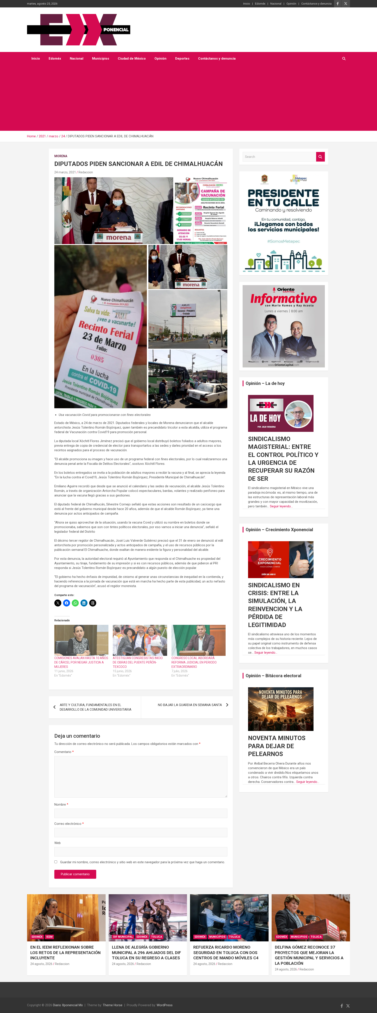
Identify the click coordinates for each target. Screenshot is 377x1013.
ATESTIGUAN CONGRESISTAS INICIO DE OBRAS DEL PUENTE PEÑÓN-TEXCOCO (138, 662)
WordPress (165, 1005)
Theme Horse (112, 1005)
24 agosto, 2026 (41, 964)
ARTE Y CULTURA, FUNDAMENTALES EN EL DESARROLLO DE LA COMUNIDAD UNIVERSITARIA (95, 707)
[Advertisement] (188, 98)
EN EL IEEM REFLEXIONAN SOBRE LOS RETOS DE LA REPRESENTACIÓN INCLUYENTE (65, 952)
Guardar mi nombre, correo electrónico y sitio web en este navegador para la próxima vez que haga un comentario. (142, 862)
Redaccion (86, 172)
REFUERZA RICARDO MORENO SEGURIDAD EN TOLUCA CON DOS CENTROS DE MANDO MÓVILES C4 (226, 952)
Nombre (61, 804)
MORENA (60, 156)
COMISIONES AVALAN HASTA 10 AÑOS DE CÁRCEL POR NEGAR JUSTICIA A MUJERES (81, 662)
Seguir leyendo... (281, 506)
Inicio (246, 3)
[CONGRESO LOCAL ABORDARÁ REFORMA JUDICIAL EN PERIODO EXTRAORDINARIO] (198, 640)
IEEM (49, 936)
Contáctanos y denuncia (316, 3)
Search (320, 157)
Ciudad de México (132, 58)
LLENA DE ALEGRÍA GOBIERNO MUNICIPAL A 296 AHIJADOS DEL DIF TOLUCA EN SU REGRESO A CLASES (146, 952)
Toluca (156, 936)
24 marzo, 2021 (65, 172)
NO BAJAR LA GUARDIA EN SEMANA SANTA (190, 705)
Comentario (64, 752)
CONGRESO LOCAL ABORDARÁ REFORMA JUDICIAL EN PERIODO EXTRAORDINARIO (194, 662)
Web (57, 843)
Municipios (100, 58)
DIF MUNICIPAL (123, 936)
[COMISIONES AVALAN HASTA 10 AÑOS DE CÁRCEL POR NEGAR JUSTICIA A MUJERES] (81, 640)
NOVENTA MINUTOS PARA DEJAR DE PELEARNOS (276, 746)
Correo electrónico (69, 824)
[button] (113, 210)
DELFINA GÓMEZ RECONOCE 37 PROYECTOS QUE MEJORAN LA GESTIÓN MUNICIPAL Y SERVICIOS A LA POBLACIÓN (309, 955)
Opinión (291, 3)
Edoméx (260, 3)
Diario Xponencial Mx (68, 1005)
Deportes (182, 58)
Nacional (275, 3)
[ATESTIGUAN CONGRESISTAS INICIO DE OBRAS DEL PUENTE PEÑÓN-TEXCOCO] (140, 640)
